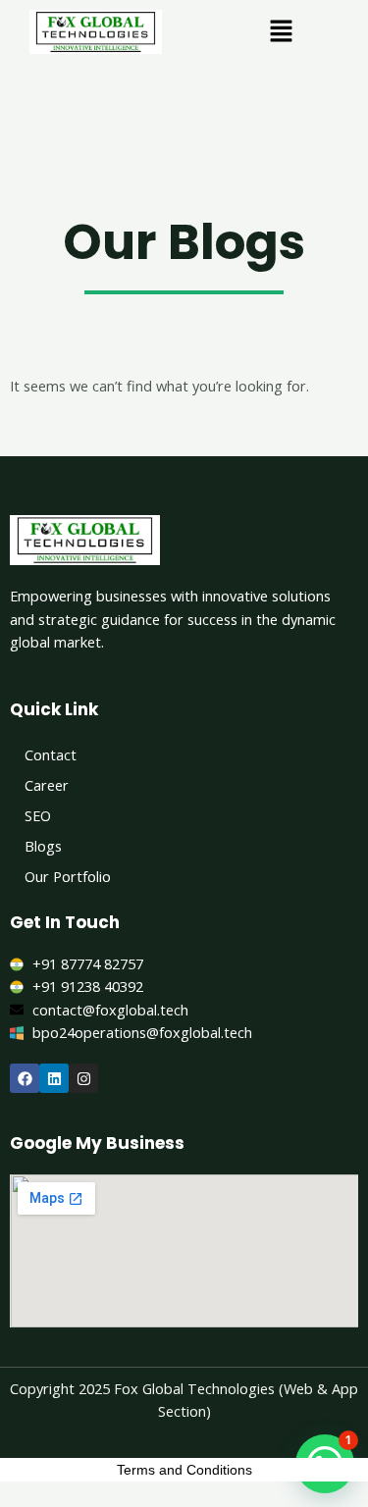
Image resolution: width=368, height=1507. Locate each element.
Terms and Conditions (184, 1470)
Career (47, 785)
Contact (51, 754)
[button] (280, 31)
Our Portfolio (68, 876)
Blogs (43, 846)
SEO (38, 815)
